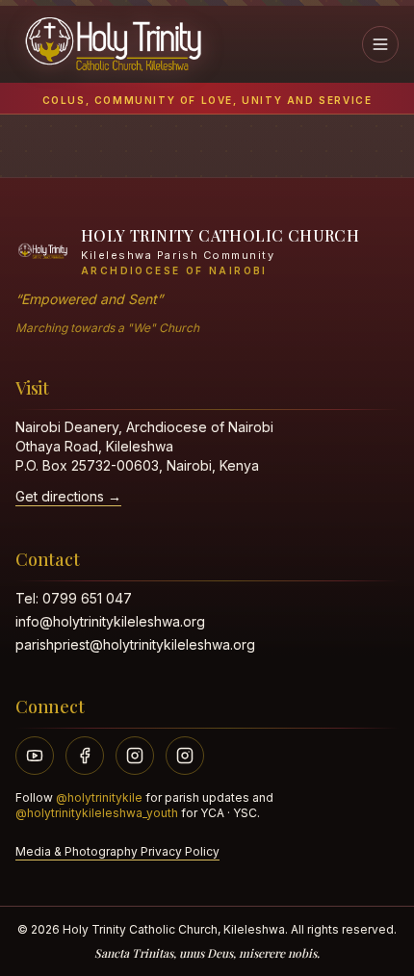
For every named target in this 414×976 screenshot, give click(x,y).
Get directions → (68, 496)
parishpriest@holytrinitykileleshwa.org (135, 644)
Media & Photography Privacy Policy (117, 851)
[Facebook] (84, 755)
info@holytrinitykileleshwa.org (110, 621)
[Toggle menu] (380, 44)
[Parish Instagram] (135, 755)
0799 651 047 (87, 598)
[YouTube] (34, 755)
